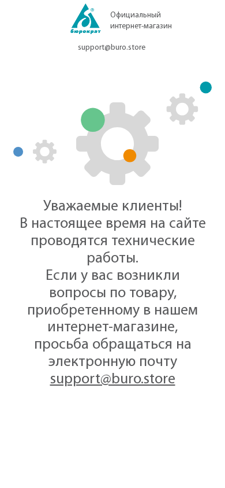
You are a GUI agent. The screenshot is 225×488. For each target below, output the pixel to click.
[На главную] (85, 22)
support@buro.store (111, 47)
